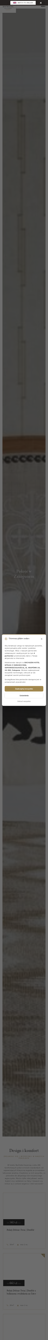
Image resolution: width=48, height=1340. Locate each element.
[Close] (41, 3)
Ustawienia (24, 695)
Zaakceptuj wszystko (24, 689)
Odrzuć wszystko (24, 701)
